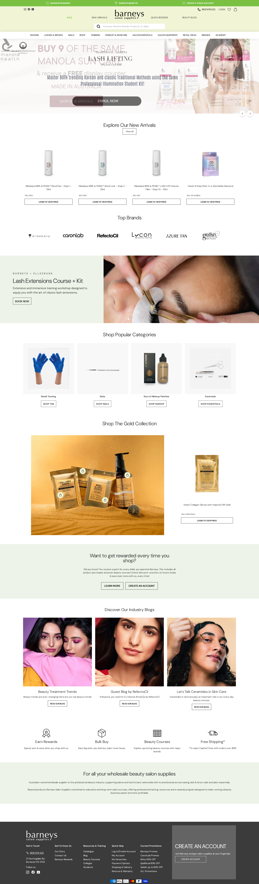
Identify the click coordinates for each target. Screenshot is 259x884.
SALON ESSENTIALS (142, 35)
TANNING (95, 35)
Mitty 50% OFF (148, 859)
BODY (82, 35)
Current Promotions (150, 845)
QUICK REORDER (159, 17)
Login (222, 9)
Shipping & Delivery (122, 867)
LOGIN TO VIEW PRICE (48, 202)
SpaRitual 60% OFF (150, 863)
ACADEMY (221, 35)
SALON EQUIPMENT (168, 35)
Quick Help (118, 845)
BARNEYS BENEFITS (128, 3)
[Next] (250, 114)
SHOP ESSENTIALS (210, 403)
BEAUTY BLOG (189, 17)
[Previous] (243, 114)
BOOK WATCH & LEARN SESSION (34, 305)
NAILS (71, 35)
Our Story (60, 851)
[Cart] (235, 9)
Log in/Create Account (124, 851)
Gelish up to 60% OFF (151, 867)
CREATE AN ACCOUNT (141, 585)
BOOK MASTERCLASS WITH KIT (33, 295)
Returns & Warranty (122, 871)
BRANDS (206, 35)
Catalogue (88, 851)
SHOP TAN (48, 403)
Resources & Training (94, 845)
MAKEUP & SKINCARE (116, 35)
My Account (118, 855)
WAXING (34, 35)
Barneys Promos (148, 851)
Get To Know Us (63, 845)
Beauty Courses (91, 859)
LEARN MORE (112, 585)
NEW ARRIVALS (99, 17)
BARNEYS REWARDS (60, 3)
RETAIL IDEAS (189, 35)
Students (88, 867)
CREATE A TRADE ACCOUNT (200, 3)
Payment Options (121, 863)
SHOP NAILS (102, 403)
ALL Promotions (148, 871)
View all (129, 131)
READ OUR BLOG (57, 703)
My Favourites (119, 859)
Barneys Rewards (64, 859)
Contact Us (61, 855)
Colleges (87, 863)
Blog (85, 855)
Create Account (190, 859)
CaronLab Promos (149, 855)
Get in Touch (33, 845)
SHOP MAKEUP (156, 403)
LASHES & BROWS (53, 35)
